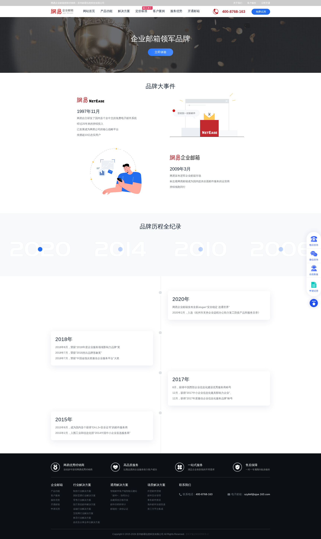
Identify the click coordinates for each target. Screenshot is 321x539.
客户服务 (251, 3)
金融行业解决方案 (82, 509)
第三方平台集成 (155, 509)
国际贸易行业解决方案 (84, 495)
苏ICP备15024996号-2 (197, 534)
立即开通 (265, 3)
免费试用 (261, 11)
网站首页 (89, 11)
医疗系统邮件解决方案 (84, 504)
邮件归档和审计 (118, 504)
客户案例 (159, 11)
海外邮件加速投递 (156, 504)
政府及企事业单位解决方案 (86, 522)
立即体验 (160, 52)
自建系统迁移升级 (119, 500)
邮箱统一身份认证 (119, 509)
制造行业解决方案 (82, 491)
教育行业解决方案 (82, 518)
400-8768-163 (233, 11)
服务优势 (176, 11)
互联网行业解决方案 (83, 513)
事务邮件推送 (154, 500)
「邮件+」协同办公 (119, 495)
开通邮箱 (194, 11)
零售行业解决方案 (82, 500)
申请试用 (55, 509)
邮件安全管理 (154, 495)
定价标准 (141, 11)
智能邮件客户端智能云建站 (123, 491)
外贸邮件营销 (154, 491)
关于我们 (237, 3)
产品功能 (106, 11)
